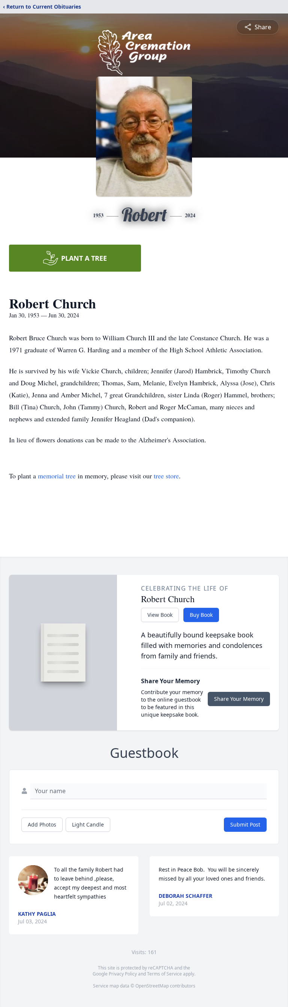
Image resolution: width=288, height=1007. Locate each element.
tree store (166, 475)
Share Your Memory (239, 698)
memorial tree (57, 475)
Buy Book (201, 614)
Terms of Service (164, 974)
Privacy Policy (123, 974)
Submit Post (245, 824)
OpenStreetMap (152, 986)
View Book (159, 614)
